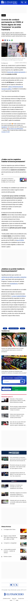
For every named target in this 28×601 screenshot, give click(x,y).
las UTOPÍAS (20, 240)
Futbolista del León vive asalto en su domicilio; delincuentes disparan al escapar (18, 502)
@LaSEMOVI (4, 127)
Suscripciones (21, 598)
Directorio (14, 598)
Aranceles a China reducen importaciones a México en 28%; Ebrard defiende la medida (17, 401)
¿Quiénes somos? (6, 598)
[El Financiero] (9, 2)
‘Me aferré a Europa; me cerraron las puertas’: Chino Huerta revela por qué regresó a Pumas (18, 467)
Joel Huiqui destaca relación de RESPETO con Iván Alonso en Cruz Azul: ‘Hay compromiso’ (18, 474)
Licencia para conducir (13, 328)
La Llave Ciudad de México (18, 296)
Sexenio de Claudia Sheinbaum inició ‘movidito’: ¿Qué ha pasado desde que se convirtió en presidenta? (12, 350)
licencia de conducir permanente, (16, 72)
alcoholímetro (14, 283)
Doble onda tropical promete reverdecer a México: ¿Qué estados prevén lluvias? (17, 416)
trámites (22, 328)
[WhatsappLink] (14, 388)
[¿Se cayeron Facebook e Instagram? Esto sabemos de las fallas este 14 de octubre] (23, 180)
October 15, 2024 (5, 132)
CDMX (3, 15)
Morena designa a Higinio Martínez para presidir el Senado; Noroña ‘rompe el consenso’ (18, 408)
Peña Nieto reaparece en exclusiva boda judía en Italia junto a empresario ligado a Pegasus (18, 494)
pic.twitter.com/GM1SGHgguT (16, 128)
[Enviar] (22, 381)
